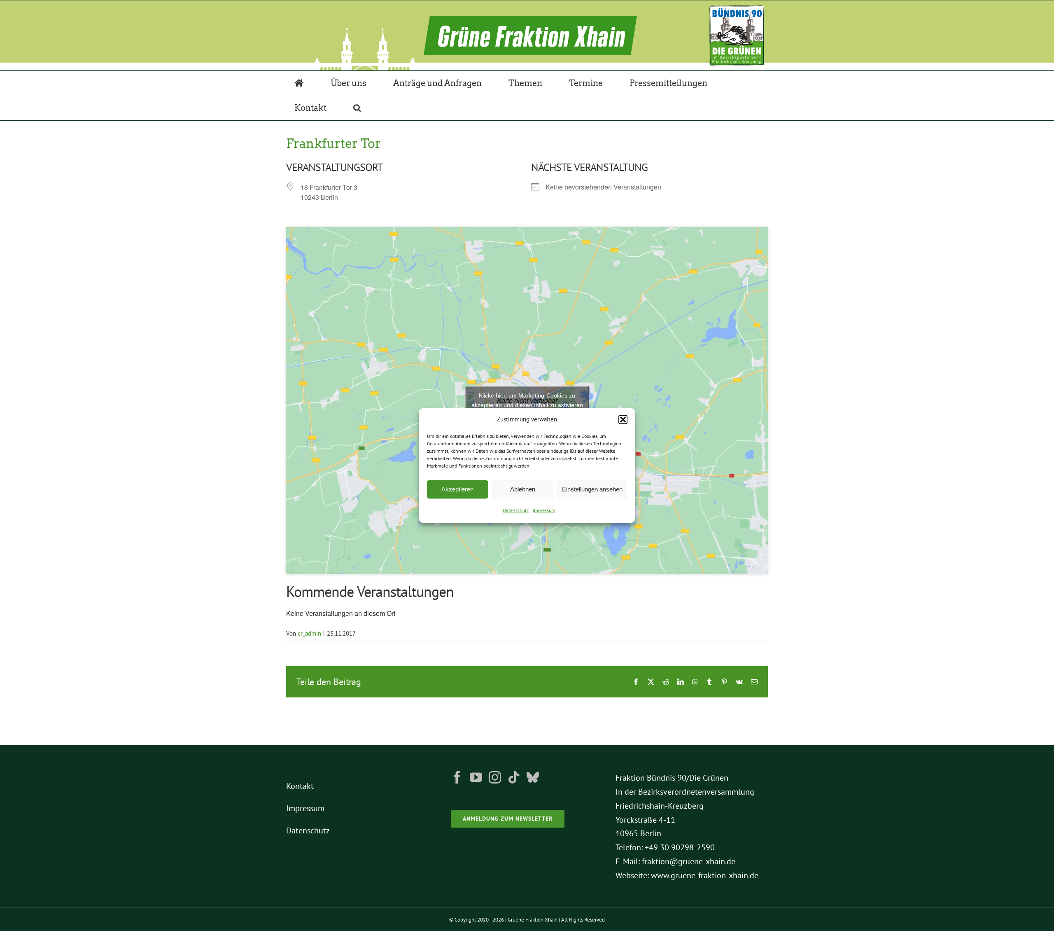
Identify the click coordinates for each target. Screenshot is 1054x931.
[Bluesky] (533, 777)
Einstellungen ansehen (592, 489)
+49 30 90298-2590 (680, 847)
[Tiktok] (514, 777)
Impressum (544, 511)
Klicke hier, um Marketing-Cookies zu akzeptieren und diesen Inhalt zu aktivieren (527, 400)
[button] (623, 419)
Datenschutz (516, 511)
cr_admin (309, 633)
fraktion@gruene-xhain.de (688, 861)
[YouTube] (476, 777)
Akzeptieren (457, 489)
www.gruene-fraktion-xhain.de (704, 875)
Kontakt (300, 786)
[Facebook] (457, 777)
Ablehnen (522, 489)
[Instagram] (495, 777)
